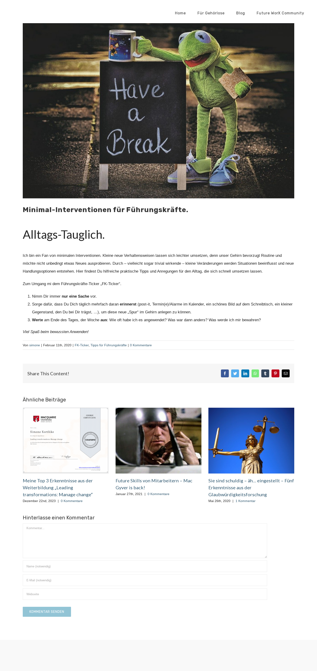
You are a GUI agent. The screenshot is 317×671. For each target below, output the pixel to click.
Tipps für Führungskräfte (109, 345)
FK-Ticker (82, 345)
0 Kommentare (141, 345)
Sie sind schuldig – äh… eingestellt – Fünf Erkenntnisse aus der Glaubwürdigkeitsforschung (251, 487)
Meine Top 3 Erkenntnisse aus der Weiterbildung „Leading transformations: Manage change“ (58, 487)
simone (34, 345)
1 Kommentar (246, 501)
